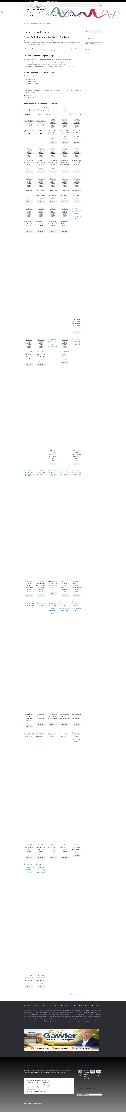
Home (25, 15)
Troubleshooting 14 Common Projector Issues (38, 1082)
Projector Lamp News (87, 15)
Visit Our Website (30, 97)
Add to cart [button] (52, 142)
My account (27, 18)
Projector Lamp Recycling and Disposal (36, 1091)
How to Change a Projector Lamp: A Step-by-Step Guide (41, 1086)
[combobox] (93, 43)
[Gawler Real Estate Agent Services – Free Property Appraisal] (63, 1040)
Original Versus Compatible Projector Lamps (38, 1080)
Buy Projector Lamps (35, 15)
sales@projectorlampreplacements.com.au (46, 1)
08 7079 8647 (29, 1)
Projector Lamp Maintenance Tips (35, 1089)
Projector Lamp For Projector (69, 15)
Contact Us (56, 15)
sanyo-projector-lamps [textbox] (93, 43)
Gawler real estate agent (52, 1051)
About (47, 15)
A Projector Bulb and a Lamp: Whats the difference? (39, 1087)
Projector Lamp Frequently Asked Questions (38, 1084)
